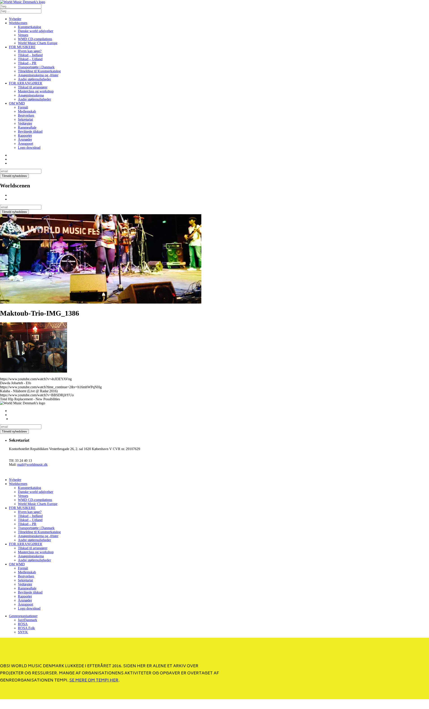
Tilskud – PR (27, 63)
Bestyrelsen (26, 115)
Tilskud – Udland (30, 59)
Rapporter (25, 135)
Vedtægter (25, 123)
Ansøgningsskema (31, 95)
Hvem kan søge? (30, 51)
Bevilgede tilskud (30, 131)
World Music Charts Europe (37, 43)
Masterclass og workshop (36, 91)
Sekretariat (25, 119)
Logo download (29, 147)
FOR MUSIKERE (22, 47)
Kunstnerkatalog (29, 27)
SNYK (23, 632)
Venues (23, 35)
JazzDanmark (27, 620)
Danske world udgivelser (35, 31)
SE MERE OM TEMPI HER (93, 680)
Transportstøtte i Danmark (36, 67)
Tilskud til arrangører (32, 87)
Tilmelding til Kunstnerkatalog (39, 71)
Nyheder (15, 19)
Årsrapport (25, 143)
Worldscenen (18, 23)
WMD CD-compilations (35, 39)
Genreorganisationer (23, 616)
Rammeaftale (27, 127)
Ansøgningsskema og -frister (38, 75)
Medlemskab (27, 111)
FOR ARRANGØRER (25, 83)
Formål (23, 107)
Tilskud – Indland (30, 55)
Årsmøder (25, 139)
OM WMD (17, 103)
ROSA (23, 624)
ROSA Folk (26, 628)
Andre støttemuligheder (34, 79)
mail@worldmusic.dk (32, 464)
